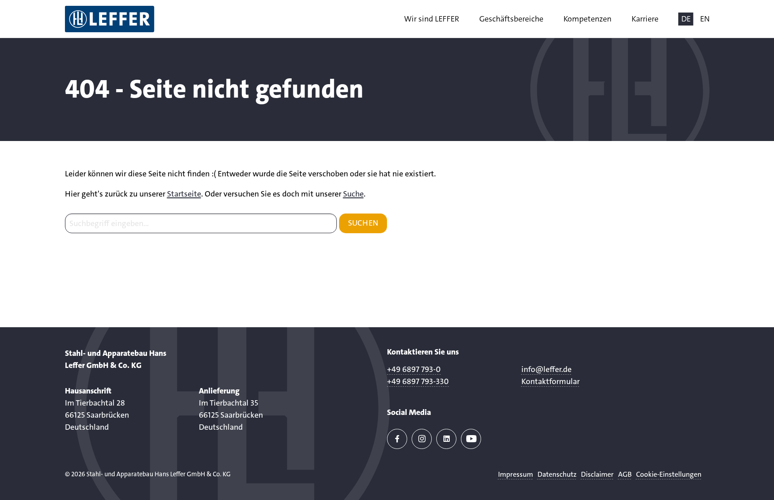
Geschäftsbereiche (511, 18)
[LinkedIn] (446, 439)
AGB (625, 474)
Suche (353, 193)
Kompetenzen (587, 18)
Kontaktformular (550, 381)
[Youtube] (471, 439)
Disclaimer (597, 474)
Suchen (363, 223)
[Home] (110, 19)
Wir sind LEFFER (431, 18)
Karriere (645, 18)
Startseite (184, 193)
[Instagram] (422, 439)
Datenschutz (557, 474)
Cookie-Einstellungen (668, 474)
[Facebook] (397, 439)
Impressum (515, 474)
